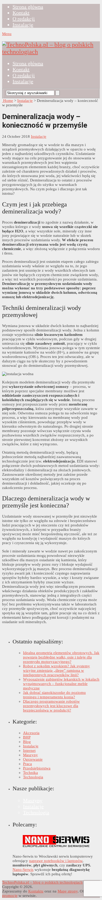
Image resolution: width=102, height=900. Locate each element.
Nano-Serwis (23, 870)
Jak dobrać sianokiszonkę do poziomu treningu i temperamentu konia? (54, 694)
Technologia (33, 777)
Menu (7, 34)
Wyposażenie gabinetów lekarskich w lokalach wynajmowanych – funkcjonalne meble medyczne (61, 683)
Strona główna (28, 7)
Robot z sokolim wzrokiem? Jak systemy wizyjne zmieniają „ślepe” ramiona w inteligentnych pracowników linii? (56, 670)
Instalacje (23, 25)
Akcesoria (31, 733)
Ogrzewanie (33, 759)
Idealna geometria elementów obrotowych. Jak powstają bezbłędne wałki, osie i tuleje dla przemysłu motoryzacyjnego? (61, 657)
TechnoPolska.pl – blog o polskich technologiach (42, 882)
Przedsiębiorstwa (36, 768)
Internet (29, 750)
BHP (27, 737)
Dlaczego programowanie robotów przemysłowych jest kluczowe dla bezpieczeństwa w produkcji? (51, 705)
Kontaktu (35, 891)
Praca (27, 764)
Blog (27, 742)
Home (7, 101)
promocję (10, 896)
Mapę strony (68, 891)
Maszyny (30, 755)
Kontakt (21, 13)
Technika (30, 773)
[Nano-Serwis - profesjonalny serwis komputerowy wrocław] (56, 847)
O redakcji (24, 19)
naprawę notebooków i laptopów (55, 861)
